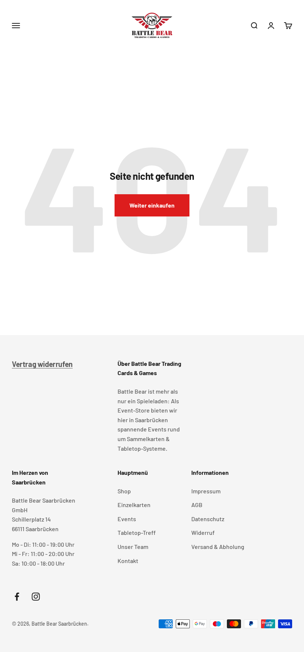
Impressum (206, 490)
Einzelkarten (134, 504)
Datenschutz (207, 518)
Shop (124, 490)
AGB (196, 504)
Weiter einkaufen (152, 205)
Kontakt (128, 560)
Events (127, 518)
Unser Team (133, 546)
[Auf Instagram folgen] (36, 597)
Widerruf (203, 532)
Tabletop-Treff (137, 532)
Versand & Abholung (217, 546)
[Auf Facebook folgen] (17, 597)
